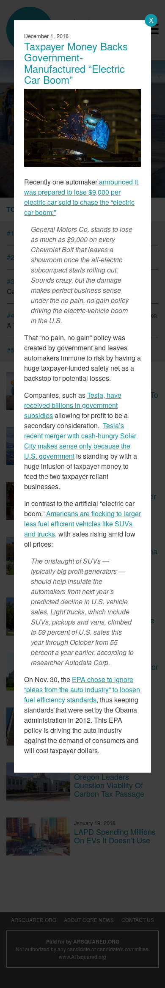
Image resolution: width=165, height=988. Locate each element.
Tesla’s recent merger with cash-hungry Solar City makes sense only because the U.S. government (80, 441)
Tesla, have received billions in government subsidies (72, 405)
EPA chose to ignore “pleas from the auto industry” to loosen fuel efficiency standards (82, 689)
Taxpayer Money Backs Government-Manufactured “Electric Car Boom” (76, 63)
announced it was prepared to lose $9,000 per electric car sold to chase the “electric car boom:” (81, 197)
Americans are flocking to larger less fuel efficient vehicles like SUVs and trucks (82, 524)
